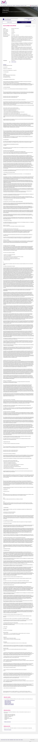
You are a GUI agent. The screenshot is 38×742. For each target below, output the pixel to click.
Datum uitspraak (5, 29)
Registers (14, 5)
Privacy (6, 739)
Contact (25, 5)
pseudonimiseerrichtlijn (8, 19)
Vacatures (17, 739)
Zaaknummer (5, 32)
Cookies (8, 739)
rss (35, 739)
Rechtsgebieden (5, 33)
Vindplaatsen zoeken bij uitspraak (9, 703)
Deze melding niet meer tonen (28, 19)
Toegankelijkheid (11, 739)
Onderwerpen (4, 5)
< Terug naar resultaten (24, 22)
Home (1, 5)
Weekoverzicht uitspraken (7, 729)
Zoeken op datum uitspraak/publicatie (10, 700)
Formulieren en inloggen (34, 5)
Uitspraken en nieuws (9, 5)
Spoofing (15, 739)
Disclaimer (22, 739)
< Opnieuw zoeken (9, 22)
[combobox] (30, 26)
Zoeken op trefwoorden (8, 701)
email (36, 739)
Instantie (4, 28)
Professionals (22, 5)
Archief (19, 739)
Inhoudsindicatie (5, 36)
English (2, 739)
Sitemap (4, 739)
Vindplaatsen (5, 60)
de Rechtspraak (18, 5)
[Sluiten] (34, 19)
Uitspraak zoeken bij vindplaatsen (9, 704)
